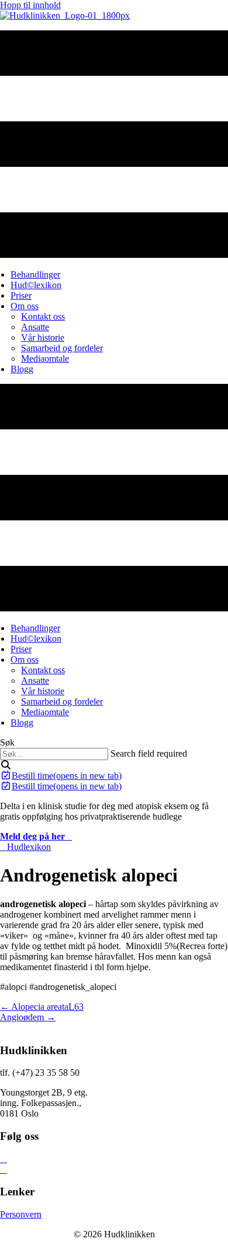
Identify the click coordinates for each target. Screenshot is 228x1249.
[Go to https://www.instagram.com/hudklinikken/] (114, 1169)
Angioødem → (28, 1017)
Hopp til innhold (30, 5)
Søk (7, 742)
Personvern (21, 1214)
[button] (6, 765)
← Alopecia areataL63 (42, 1007)
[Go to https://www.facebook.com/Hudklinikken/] (114, 1159)
